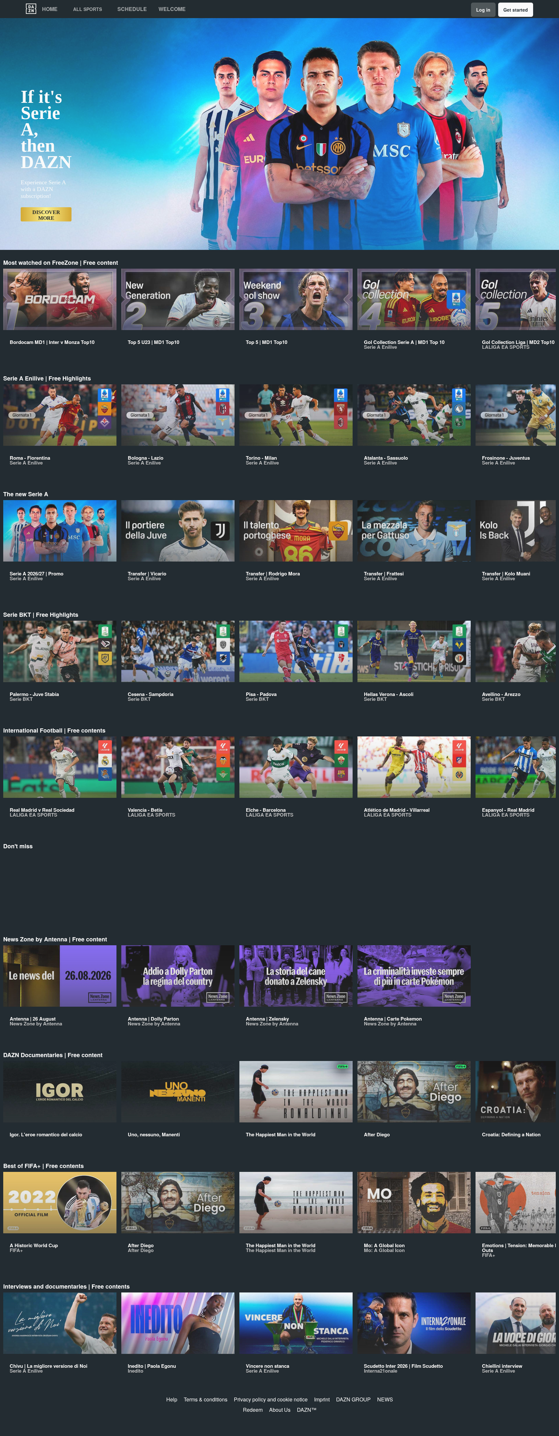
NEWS (385, 1399)
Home (50, 9)
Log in (483, 9)
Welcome (172, 9)
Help (171, 1399)
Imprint (322, 1399)
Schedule (132, 9)
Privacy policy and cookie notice (271, 1399)
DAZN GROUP (353, 1399)
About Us (279, 1409)
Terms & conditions (205, 1399)
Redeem (253, 1409)
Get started (515, 9)
